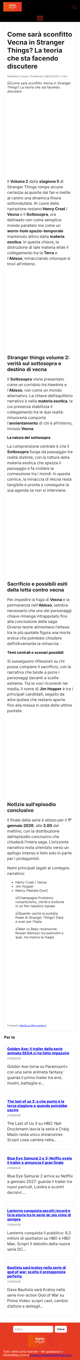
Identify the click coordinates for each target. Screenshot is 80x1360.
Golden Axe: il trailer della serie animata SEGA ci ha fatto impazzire (38, 1051)
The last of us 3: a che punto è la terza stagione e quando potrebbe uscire (37, 1105)
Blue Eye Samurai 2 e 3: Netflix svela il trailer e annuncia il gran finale (39, 1160)
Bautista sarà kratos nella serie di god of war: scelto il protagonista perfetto (36, 1271)
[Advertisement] (40, 135)
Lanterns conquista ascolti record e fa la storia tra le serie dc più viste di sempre (39, 1215)
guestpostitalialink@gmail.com (51, 1355)
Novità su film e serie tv (33, 1025)
